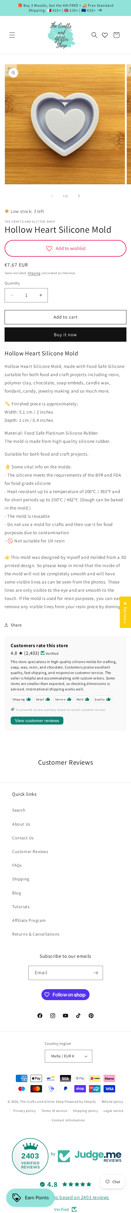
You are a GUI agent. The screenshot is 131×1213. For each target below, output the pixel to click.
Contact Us (23, 838)
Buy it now (65, 334)
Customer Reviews (30, 851)
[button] (12, 35)
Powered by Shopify (80, 1101)
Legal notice (113, 1111)
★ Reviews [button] (125, 612)
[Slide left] (52, 196)
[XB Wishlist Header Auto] (104, 35)
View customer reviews (37, 720)
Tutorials (21, 906)
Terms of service (54, 1111)
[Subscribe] (96, 973)
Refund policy (112, 1101)
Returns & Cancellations (36, 934)
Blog (16, 893)
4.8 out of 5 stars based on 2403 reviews (65, 1197)
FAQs (17, 865)
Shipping (34, 273)
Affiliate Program (29, 920)
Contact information (68, 1120)
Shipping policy (85, 1111)
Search (19, 810)
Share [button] (16, 625)
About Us (21, 824)
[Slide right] (79, 196)
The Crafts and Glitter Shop (42, 1101)
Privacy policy (24, 1111)
